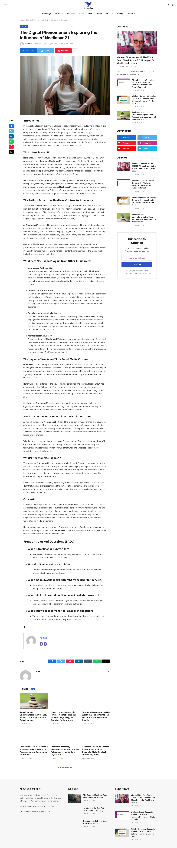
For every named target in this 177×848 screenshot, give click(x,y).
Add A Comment (65, 767)
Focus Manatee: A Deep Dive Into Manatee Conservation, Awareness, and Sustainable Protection (34, 751)
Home (99, 13)
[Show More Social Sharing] (74, 50)
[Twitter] (11, 131)
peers (82, 157)
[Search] (168, 5)
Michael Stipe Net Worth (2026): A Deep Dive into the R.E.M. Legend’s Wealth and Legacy (135, 60)
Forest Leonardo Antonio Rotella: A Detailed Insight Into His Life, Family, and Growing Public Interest (63, 716)
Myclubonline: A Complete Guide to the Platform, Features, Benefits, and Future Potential (143, 83)
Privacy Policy (138, 273)
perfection (73, 271)
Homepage (46, 13)
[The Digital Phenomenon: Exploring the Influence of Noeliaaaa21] (65, 85)
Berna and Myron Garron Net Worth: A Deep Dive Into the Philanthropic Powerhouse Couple (96, 716)
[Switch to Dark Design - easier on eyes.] (172, 5)
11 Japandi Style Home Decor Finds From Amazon (95, 822)
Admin (29, 44)
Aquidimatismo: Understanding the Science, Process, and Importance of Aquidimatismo (33, 716)
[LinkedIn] (11, 137)
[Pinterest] (11, 147)
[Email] (11, 152)
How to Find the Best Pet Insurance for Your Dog (93, 809)
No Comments (57, 44)
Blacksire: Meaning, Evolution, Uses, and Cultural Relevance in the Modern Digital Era (65, 751)
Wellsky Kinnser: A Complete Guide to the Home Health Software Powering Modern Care (144, 99)
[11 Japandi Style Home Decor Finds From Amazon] (74, 824)
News (81, 13)
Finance (109, 13)
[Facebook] (11, 126)
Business (71, 13)
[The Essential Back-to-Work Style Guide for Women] (74, 798)
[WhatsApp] (11, 142)
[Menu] (5, 5)
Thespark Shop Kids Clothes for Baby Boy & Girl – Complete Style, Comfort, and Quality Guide (95, 751)
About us (132, 13)
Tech (90, 13)
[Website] (45, 644)
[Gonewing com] (88, 5)
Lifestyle (59, 13)
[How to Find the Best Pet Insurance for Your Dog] (74, 811)
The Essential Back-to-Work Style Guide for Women (95, 796)
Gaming (120, 13)
